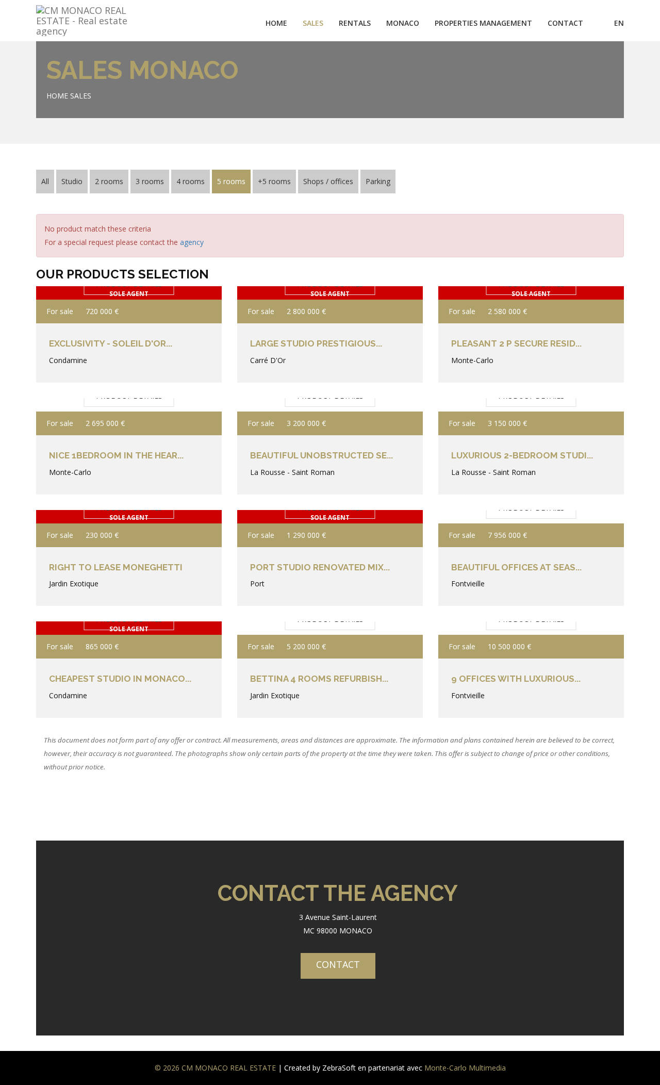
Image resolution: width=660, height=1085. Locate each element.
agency (192, 242)
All (45, 181)
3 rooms (150, 181)
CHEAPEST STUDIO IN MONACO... (120, 678)
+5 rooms (274, 181)
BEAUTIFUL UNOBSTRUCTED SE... (321, 455)
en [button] (619, 23)
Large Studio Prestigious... (316, 343)
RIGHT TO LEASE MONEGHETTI (116, 567)
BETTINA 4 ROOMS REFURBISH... (319, 678)
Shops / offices (328, 181)
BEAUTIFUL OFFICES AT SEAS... (516, 567)
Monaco (402, 23)
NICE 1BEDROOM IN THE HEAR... (116, 455)
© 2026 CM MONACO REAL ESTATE (215, 1068)
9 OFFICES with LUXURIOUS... (516, 678)
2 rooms (109, 181)
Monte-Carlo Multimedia (465, 1068)
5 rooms (231, 181)
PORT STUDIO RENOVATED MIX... (320, 567)
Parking (378, 181)
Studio (71, 181)
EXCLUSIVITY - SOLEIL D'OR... (110, 343)
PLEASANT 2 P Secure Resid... (516, 343)
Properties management (483, 23)
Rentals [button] (355, 23)
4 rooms (190, 181)
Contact (565, 23)
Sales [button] (313, 23)
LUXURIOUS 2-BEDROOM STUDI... (522, 455)
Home (276, 23)
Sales (80, 96)
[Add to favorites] (200, 311)
